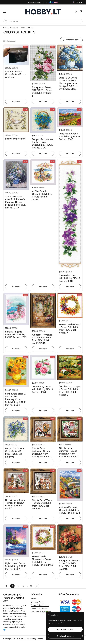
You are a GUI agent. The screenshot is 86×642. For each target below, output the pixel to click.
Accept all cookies (65, 629)
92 (31, 586)
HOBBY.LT (22, 638)
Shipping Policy (37, 602)
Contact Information (39, 608)
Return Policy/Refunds (40, 605)
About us (34, 598)
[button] (80, 12)
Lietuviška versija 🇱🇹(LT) (41, 611)
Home (5, 28)
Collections (14, 28)
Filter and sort (72, 39)
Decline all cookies (65, 636)
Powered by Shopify (35, 638)
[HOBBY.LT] (43, 11)
